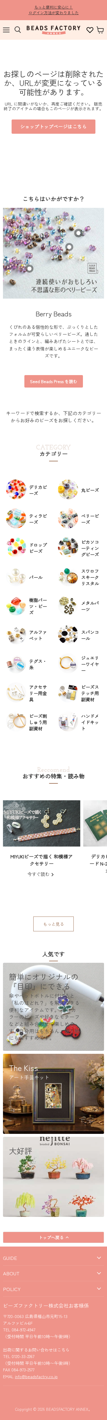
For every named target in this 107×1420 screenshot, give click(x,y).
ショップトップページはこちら (53, 126)
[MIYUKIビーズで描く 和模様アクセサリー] (41, 823)
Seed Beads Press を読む (53, 381)
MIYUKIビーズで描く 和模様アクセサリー (41, 860)
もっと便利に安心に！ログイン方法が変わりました (54, 9)
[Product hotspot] (69, 247)
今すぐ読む (39, 874)
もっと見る (53, 924)
